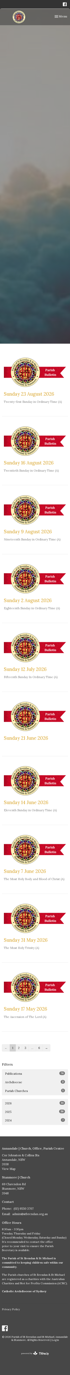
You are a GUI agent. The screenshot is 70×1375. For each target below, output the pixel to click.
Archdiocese (34, 1082)
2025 (34, 1112)
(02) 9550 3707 (24, 1208)
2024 (34, 1120)
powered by (33, 1356)
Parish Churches (34, 1091)
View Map (9, 1169)
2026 (34, 1103)
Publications (34, 1073)
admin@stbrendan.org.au (30, 1214)
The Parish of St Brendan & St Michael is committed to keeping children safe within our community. (32, 1262)
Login (55, 1340)
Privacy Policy (11, 1309)
